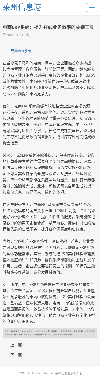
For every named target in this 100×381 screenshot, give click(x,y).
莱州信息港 (22, 7)
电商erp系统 (21, 50)
